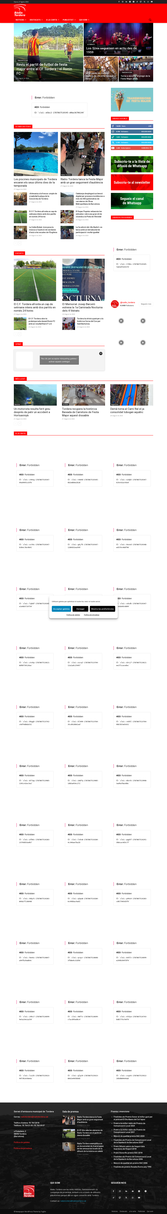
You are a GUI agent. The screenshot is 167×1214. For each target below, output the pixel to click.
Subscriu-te (146, 148)
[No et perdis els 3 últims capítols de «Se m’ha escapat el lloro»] (101, 69)
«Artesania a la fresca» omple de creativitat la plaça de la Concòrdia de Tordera (43, 196)
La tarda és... (91, 44)
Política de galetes (73, 615)
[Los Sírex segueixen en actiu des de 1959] (118, 39)
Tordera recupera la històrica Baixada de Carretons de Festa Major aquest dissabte (80, 412)
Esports (17, 300)
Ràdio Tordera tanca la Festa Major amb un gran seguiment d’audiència (82, 181)
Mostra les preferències (102, 609)
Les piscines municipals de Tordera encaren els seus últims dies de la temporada (35, 182)
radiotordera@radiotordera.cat (34, 1117)
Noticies (17, 404)
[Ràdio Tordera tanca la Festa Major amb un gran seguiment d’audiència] (83, 154)
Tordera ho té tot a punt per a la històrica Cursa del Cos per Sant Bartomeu (90, 321)
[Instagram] (122, 1)
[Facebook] (119, 1)
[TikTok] (137, 1)
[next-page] (19, 243)
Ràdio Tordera (66, 175)
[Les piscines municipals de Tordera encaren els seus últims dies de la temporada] (36, 154)
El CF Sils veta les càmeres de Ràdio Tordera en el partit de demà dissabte (90, 1132)
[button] (150, 20)
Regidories (18, 175)
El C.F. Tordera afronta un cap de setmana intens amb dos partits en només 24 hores (43, 214)
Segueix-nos (146, 131)
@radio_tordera (127, 302)
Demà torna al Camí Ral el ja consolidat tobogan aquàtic (127, 410)
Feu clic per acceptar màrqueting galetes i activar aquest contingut (59, 360)
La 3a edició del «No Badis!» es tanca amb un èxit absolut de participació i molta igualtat (89, 229)
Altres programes (93, 69)
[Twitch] (140, 1)
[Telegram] (133, 1)
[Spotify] (129, 1)
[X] (144, 1)
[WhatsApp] (148, 1)
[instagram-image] (121, 320)
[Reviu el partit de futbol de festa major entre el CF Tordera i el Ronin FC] (48, 52)
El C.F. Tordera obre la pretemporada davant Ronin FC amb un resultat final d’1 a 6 (42, 321)
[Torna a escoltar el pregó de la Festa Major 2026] (136, 69)
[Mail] (132, 1191)
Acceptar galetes (61, 609)
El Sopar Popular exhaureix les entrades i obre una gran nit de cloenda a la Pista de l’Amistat (89, 214)
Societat (65, 404)
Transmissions (22, 60)
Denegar (80, 609)
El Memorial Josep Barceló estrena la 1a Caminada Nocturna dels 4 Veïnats (82, 307)
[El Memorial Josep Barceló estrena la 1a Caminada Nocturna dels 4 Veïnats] (83, 280)
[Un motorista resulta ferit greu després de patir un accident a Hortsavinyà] (35, 395)
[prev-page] (15, 243)
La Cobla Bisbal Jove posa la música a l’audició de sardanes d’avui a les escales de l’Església (43, 229)
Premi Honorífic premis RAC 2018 (128, 1153)
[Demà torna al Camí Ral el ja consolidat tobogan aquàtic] (131, 395)
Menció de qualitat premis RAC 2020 (129, 1136)
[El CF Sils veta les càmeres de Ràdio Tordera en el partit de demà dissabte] (68, 1133)
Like (149, 126)
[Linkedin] (126, 1)
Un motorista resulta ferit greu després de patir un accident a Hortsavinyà (32, 412)
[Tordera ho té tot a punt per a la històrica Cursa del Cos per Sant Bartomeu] (68, 323)
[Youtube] (151, 1)
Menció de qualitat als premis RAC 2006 (130, 1163)
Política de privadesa (91, 615)
